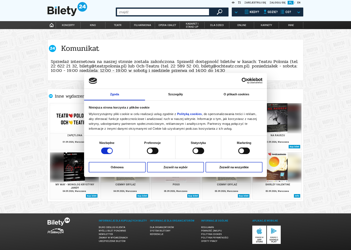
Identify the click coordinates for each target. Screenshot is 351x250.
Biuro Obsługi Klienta (112, 227)
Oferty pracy (209, 241)
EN (298, 2)
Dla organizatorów (162, 227)
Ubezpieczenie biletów (112, 241)
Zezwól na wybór (176, 167)
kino (93, 25)
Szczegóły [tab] (175, 94)
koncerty (68, 25)
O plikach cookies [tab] (236, 94)
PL (290, 2)
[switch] (152, 151)
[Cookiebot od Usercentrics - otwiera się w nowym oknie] (244, 81)
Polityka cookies (211, 234)
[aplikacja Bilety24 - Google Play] (274, 243)
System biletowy (160, 230)
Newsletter (106, 234)
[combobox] (163, 12)
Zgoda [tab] (114, 94)
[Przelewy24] (56, 234)
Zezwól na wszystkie (234, 167)
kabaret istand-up (192, 25)
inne (291, 25)
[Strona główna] (67, 15)
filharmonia (142, 25)
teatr (117, 25)
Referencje (156, 234)
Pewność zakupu (211, 230)
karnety (266, 25)
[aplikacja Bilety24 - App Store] (259, 243)
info (297, 196)
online (241, 25)
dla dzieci (217, 25)
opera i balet (167, 25)
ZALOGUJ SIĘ (278, 2)
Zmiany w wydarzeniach (113, 237)
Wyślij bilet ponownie (112, 230)
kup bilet (294, 146)
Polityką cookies (189, 114)
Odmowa (117, 167)
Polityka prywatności (214, 237)
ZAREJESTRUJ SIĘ (255, 2)
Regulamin (207, 227)
